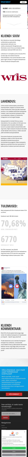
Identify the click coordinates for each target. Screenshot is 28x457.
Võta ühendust (14, 394)
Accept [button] (13, 448)
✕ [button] (24, 432)
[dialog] (14, 443)
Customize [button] (14, 454)
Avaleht (3, 425)
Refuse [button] (14, 451)
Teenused (3, 429)
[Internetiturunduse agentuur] (6, 2)
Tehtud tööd (4, 427)
